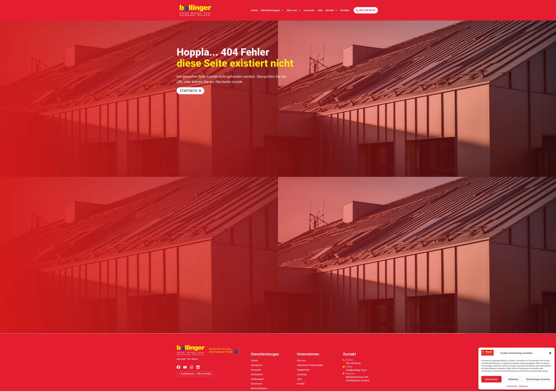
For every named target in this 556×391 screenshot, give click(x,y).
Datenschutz (512, 386)
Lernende (309, 10)
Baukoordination (259, 388)
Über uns (292, 10)
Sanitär (254, 360)
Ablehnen (513, 379)
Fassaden (256, 369)
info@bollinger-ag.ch (356, 370)
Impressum (523, 386)
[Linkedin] (198, 367)
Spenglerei (256, 365)
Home (254, 10)
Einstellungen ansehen (538, 379)
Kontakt (344, 10)
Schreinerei (256, 383)
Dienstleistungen (270, 10)
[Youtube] (185, 367)
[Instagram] (191, 367)
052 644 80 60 (353, 363)
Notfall (329, 10)
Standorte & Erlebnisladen (310, 365)
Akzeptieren (491, 379)
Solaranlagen (257, 379)
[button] (550, 353)
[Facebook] (178, 367)
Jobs (320, 10)
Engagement (303, 369)
